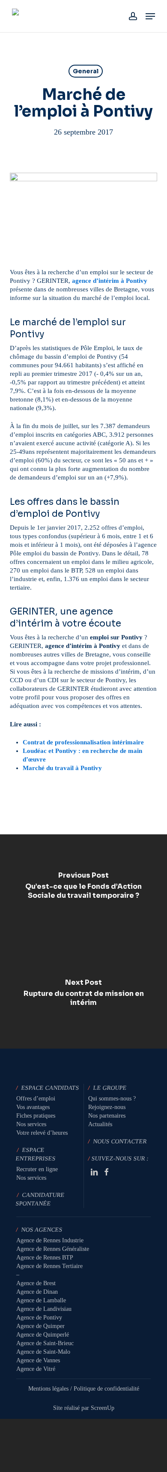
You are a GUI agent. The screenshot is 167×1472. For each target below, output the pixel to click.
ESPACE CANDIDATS (50, 1088)
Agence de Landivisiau (44, 1309)
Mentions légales (48, 1388)
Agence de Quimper (40, 1326)
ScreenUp (102, 1408)
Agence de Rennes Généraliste (52, 1249)
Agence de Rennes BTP (44, 1257)
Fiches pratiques (35, 1115)
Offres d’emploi (35, 1098)
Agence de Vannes (38, 1360)
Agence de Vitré (35, 1369)
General (85, 71)
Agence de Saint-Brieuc (45, 1343)
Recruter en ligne (37, 1169)
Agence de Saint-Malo (43, 1352)
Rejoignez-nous (106, 1107)
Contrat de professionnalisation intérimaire (83, 742)
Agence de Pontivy (39, 1317)
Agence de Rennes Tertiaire (49, 1266)
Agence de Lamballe (41, 1300)
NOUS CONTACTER (120, 1141)
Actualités (100, 1124)
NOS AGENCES (42, 1229)
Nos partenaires (106, 1115)
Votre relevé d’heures (42, 1133)
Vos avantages (33, 1107)
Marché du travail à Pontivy (62, 767)
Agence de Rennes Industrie (50, 1240)
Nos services (31, 1124)
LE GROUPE (110, 1088)
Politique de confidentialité (106, 1388)
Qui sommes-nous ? (112, 1098)
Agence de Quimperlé (42, 1334)
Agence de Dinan (37, 1292)
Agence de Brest (36, 1283)
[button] (150, 16)
